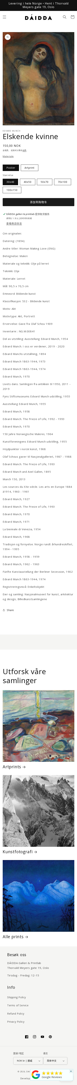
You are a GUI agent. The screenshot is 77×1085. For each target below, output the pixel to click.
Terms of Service (18, 1005)
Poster (10, 167)
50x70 (45, 182)
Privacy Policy (15, 1021)
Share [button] (10, 610)
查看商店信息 (14, 223)
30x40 (10, 182)
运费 (24, 150)
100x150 (12, 190)
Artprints (12, 766)
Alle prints (13, 936)
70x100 (62, 182)
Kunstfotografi (18, 851)
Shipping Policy (16, 997)
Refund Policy (15, 1013)
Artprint (30, 167)
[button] (4, 17)
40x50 (28, 182)
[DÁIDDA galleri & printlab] (36, 1079)
